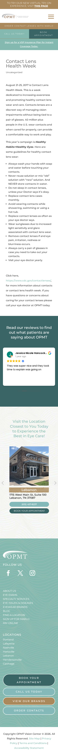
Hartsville (8, 651)
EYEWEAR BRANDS (15, 607)
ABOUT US (9, 590)
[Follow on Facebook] (8, 573)
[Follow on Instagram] (32, 573)
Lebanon (8, 655)
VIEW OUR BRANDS (29, 701)
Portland (8, 639)
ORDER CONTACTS (29, 710)
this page (41, 5)
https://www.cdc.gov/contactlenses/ (28, 280)
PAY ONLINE (10, 623)
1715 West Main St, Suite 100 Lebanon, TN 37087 (27, 496)
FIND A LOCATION (14, 615)
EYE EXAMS (10, 594)
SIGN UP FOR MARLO (16, 619)
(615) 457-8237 (29, 504)
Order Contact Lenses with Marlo (28, 26)
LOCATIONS (12, 634)
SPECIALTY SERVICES (16, 599)
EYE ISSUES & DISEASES (18, 603)
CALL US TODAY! (14, 34)
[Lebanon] (29, 484)
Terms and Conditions (33, 743)
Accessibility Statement (29, 747)
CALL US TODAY (29, 691)
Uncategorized (14, 72)
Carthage (8, 663)
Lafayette (9, 643)
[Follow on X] (20, 573)
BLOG (6, 611)
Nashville (8, 647)
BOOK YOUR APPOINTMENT (29, 510)
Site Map (34, 738)
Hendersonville (12, 659)
